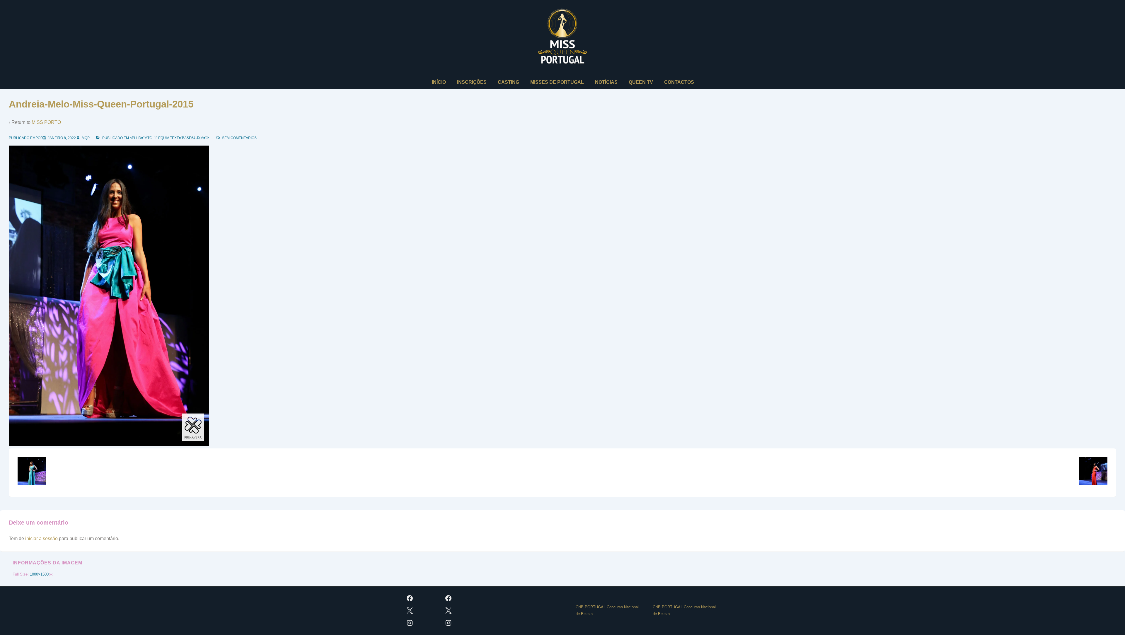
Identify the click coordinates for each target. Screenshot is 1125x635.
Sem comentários (239, 138)
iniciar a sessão (41, 538)
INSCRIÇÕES (472, 82)
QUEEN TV (641, 82)
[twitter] (409, 611)
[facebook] (409, 598)
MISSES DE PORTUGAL (557, 82)
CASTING (508, 82)
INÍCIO (439, 82)
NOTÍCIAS (606, 82)
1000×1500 (39, 574)
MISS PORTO (46, 122)
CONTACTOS (679, 82)
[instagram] (409, 623)
